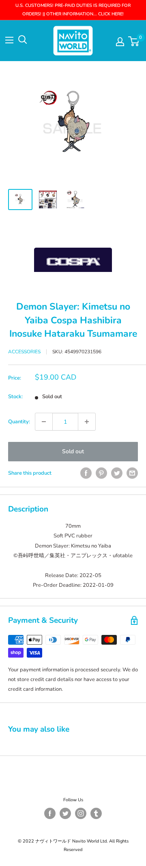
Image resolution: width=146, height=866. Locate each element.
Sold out (73, 451)
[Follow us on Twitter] (65, 813)
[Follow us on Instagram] (80, 813)
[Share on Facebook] (86, 473)
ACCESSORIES (24, 351)
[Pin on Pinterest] (101, 473)
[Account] (120, 41)
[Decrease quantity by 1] (43, 421)
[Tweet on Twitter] (116, 473)
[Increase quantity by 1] (86, 421)
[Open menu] (9, 40)
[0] (134, 41)
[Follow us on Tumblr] (96, 813)
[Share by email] (132, 473)
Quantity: (19, 421)
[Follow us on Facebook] (50, 813)
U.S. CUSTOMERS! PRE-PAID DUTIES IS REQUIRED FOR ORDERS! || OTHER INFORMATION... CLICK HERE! (73, 9)
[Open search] (22, 39)
